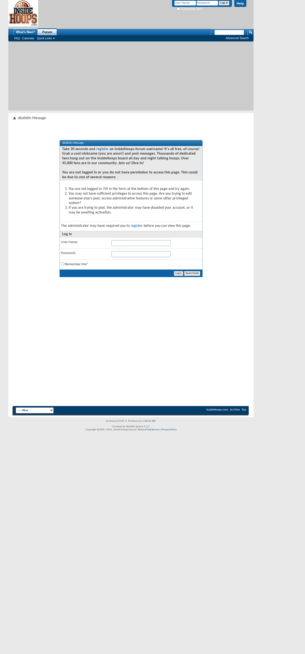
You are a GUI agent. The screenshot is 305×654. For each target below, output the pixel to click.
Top (244, 409)
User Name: (69, 242)
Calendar (28, 38)
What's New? (25, 32)
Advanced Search (237, 38)
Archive (235, 409)
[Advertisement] (131, 77)
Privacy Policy (169, 429)
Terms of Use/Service (148, 429)
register (102, 149)
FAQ (17, 38)
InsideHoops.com (217, 409)
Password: (68, 253)
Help (240, 3)
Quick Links (44, 38)
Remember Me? (191, 9)
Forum (47, 32)
